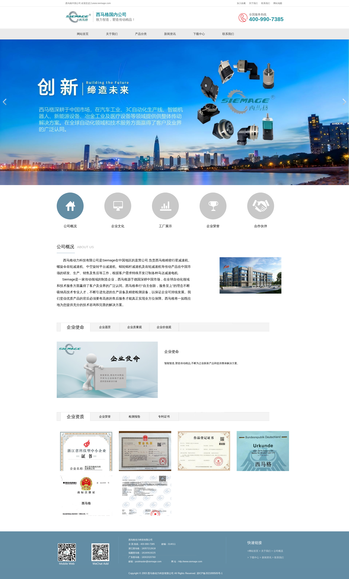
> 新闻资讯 (265, 557)
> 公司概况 (277, 551)
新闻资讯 (170, 33)
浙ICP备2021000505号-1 (209, 573)
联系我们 (265, 3)
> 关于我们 (265, 551)
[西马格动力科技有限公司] (78, 22)
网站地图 (277, 3)
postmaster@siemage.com (148, 561)
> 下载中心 (253, 557)
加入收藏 (241, 3)
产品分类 (141, 33)
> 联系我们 (278, 557)
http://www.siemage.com (190, 561)
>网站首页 (252, 551)
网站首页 (83, 33)
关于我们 (253, 3)
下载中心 (199, 33)
